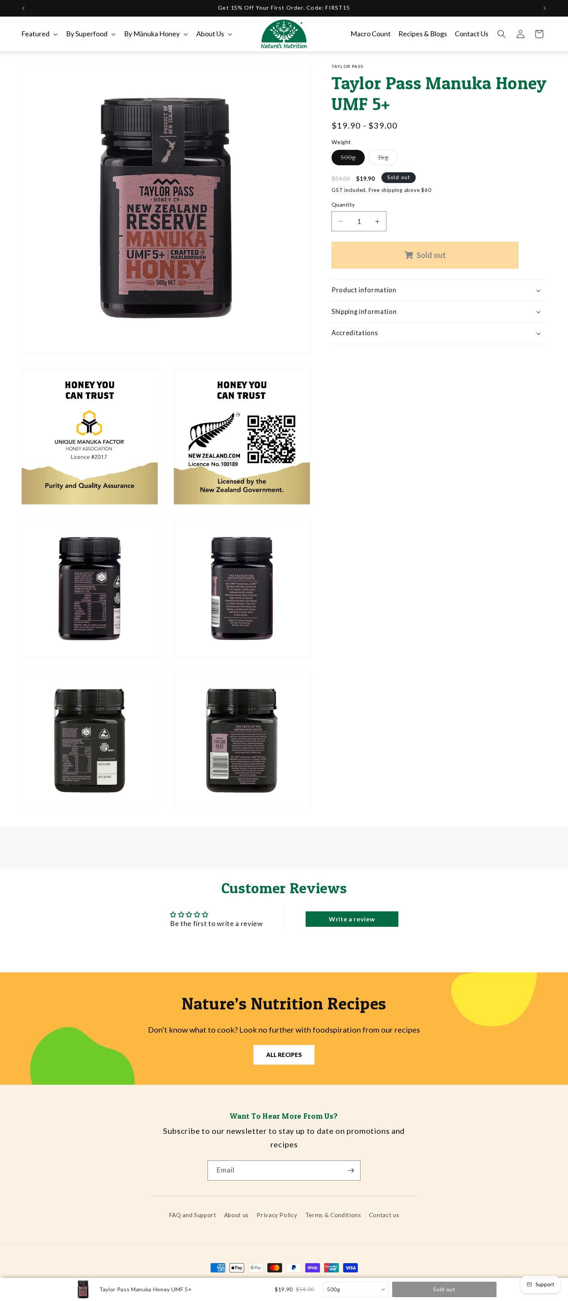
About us (236, 1214)
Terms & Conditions (333, 1214)
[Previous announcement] (23, 8)
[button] (38, 33)
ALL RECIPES (284, 1054)
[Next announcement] (544, 8)
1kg (388, 159)
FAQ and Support (192, 1214)
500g (352, 159)
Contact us (384, 1214)
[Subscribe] (351, 1170)
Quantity (343, 204)
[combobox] (356, 1289)
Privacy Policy (277, 1214)
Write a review (352, 919)
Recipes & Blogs (422, 33)
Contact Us (471, 33)
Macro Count (370, 33)
